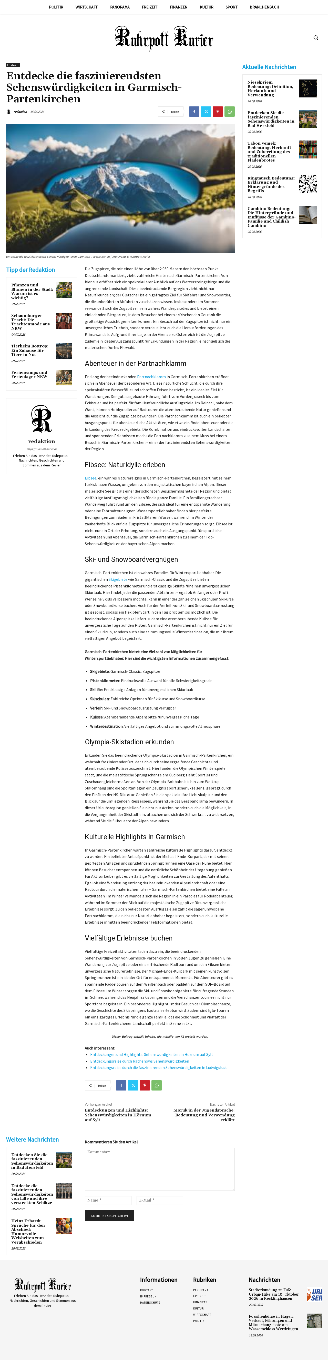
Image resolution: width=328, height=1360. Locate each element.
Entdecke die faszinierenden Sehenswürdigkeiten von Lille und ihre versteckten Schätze (32, 1194)
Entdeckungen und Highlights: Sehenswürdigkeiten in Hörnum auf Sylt (151, 1054)
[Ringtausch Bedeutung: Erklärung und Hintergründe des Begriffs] (308, 184)
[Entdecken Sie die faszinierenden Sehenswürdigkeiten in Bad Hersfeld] (64, 1160)
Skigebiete (118, 579)
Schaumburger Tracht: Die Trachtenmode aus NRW (30, 322)
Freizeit (13, 64)
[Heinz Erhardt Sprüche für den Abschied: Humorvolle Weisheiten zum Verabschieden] (64, 1226)
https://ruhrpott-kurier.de (41, 449)
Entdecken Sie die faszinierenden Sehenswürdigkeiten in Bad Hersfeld (32, 1161)
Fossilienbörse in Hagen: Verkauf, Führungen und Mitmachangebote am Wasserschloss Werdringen (273, 1323)
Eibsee (90, 478)
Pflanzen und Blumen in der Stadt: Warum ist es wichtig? (32, 292)
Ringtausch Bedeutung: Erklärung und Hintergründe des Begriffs (271, 185)
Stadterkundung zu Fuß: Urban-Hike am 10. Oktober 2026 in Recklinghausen (274, 1294)
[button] (316, 37)
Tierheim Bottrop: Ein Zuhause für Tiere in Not (29, 350)
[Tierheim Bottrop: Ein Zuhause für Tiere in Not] (64, 351)
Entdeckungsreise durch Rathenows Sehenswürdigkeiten (139, 1061)
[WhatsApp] (229, 111)
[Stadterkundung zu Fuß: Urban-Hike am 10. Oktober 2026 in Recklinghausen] (314, 1294)
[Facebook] (194, 111)
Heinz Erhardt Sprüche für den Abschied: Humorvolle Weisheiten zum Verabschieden (28, 1232)
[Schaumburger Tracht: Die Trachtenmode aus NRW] (64, 321)
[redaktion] (9, 111)
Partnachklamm (151, 376)
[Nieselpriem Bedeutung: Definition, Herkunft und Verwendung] (308, 88)
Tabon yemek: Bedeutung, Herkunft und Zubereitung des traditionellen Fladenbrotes (269, 152)
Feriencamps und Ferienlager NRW (29, 374)
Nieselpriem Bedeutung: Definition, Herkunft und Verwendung (270, 89)
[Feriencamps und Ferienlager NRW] (64, 378)
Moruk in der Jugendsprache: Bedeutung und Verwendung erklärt (204, 1115)
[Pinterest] (218, 111)
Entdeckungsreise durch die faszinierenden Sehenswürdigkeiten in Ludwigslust (158, 1067)
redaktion (20, 111)
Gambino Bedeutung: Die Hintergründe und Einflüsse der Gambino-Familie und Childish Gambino (272, 217)
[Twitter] (206, 111)
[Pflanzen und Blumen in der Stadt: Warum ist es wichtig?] (64, 290)
